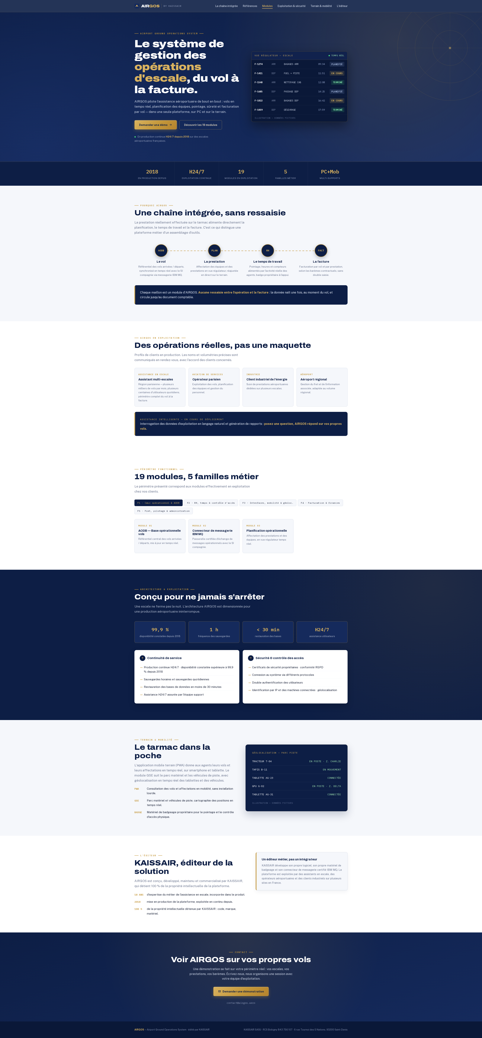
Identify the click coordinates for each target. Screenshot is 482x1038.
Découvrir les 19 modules (200, 124)
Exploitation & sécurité (292, 6)
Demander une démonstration (243, 991)
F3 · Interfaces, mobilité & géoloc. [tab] (268, 502)
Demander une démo (153, 124)
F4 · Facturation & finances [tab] (320, 502)
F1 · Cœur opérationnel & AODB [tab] (158, 502)
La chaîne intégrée (226, 6)
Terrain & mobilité (321, 6)
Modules (267, 6)
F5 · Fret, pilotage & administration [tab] (163, 510)
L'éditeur (342, 6)
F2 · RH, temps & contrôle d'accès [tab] (211, 502)
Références (250, 6)
